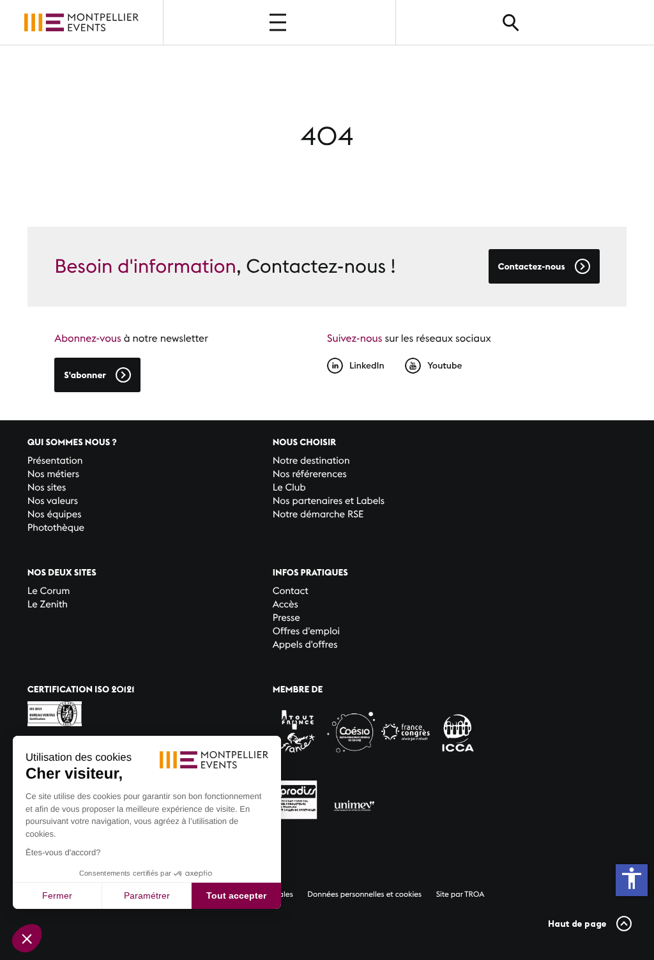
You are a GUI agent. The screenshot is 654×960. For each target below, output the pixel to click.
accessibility (631, 878)
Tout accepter (236, 895)
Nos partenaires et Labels (329, 501)
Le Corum (48, 591)
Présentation (55, 461)
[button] (26, 938)
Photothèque (55, 528)
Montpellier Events (81, 22)
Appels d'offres (305, 645)
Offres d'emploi (306, 631)
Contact (290, 591)
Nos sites (46, 488)
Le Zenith (47, 604)
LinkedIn (366, 365)
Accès (285, 604)
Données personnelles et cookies (364, 894)
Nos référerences (310, 474)
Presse (286, 618)
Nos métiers (53, 474)
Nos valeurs (52, 501)
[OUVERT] (279, 22)
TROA (474, 894)
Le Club (289, 488)
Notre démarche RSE (318, 514)
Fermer (57, 895)
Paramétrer (147, 895)
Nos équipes (54, 514)
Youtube (444, 365)
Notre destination (311, 461)
